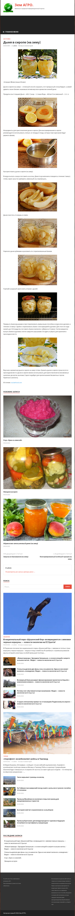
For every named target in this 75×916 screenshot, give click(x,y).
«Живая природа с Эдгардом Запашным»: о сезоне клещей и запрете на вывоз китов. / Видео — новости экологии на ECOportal (43, 659)
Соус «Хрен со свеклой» (12, 440)
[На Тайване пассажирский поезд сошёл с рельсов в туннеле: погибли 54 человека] (9, 795)
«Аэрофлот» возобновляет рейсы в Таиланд (25, 759)
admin (15, 46)
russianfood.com (16, 382)
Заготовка (6, 39)
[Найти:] (37, 587)
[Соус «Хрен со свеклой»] (37, 438)
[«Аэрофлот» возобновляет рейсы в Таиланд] (37, 754)
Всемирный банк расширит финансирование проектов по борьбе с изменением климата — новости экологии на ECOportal (43, 681)
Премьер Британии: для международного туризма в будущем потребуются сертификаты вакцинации (41, 822)
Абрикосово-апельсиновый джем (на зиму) (20, 543)
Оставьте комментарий (25, 46)
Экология (6, 636)
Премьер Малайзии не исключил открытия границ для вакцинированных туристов (38, 800)
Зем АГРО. (24, 5)
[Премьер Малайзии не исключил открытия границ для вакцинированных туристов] (9, 806)
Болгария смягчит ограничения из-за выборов (35, 810)
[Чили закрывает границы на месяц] (9, 784)
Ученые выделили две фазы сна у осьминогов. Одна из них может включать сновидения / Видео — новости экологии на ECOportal (42, 670)
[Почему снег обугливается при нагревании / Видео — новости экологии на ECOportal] (9, 698)
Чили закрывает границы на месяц (30, 777)
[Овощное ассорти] (37, 489)
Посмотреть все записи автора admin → (20, 572)
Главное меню (11, 32)
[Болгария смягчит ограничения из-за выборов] (9, 817)
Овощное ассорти (10, 492)
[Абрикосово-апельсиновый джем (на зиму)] (37, 541)
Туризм (5, 756)
